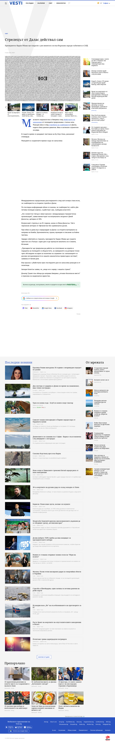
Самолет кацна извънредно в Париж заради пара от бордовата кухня (54, 421)
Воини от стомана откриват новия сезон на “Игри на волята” (54, 556)
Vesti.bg (16, 3)
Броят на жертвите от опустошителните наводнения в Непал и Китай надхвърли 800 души (99, 94)
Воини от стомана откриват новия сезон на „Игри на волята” (100, 413)
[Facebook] (110, 732)
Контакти (107, 730)
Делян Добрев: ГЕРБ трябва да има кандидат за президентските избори (52, 539)
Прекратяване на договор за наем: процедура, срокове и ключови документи (99, 105)
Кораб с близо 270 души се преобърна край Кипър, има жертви (100, 82)
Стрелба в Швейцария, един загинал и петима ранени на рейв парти (56, 589)
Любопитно (61, 3)
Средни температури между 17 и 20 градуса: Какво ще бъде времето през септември (102, 472)
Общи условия (72, 730)
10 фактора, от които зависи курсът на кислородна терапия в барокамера (69, 684)
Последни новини (18, 362)
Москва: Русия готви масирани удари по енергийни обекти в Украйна (57, 573)
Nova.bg (79, 722)
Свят (50, 3)
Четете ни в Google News (20, 731)
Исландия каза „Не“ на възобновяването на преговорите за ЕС (57, 606)
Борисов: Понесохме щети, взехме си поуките (51, 504)
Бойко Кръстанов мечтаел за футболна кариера (102, 424)
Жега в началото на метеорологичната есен (101, 391)
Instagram (70, 308)
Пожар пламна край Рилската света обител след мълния (99, 72)
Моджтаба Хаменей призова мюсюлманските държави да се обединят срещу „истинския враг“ (56, 522)
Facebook (59, 308)
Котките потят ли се (101, 380)
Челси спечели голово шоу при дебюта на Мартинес (101, 446)
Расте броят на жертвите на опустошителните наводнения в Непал (57, 623)
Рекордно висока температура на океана (100, 402)
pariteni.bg (93, 110)
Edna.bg (98, 724)
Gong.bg (61, 722)
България (41, 3)
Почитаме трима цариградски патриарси (50, 639)
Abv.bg (46, 722)
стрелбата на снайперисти (59, 125)
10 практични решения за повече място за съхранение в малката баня (16, 684)
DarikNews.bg (70, 722)
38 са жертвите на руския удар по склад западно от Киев (56, 487)
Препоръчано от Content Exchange (73, 716)
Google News (48, 308)
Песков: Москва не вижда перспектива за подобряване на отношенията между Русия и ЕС (99, 142)
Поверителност (83, 730)
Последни (30, 3)
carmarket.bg (94, 122)
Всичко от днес (44, 657)
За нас (54, 730)
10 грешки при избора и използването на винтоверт (15, 707)
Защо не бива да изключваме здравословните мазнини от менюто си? (43, 708)
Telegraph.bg (107, 724)
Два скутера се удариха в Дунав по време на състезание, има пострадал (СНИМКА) (102, 458)
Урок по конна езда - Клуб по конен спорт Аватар (53, 403)
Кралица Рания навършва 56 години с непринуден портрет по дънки (57, 369)
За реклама (61, 730)
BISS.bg (108, 722)
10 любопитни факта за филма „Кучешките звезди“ (43, 683)
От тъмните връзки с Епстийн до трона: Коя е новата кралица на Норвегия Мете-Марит (100, 129)
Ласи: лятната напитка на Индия (69, 707)
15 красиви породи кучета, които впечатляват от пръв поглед (102, 370)
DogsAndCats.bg (89, 722)
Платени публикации (96, 730)
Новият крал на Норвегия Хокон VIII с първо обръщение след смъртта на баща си (99, 155)
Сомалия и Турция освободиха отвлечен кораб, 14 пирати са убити (99, 167)
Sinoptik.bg (73, 724)
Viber (26, 308)
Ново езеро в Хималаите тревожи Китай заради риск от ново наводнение (55, 471)
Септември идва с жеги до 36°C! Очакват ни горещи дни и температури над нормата (100, 62)
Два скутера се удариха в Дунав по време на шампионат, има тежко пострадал (56, 387)
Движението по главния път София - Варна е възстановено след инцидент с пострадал (57, 438)
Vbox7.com (53, 722)
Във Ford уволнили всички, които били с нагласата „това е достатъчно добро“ (99, 117)
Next (79, 111)
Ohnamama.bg (63, 724)
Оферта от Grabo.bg (38, 405)
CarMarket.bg (100, 722)
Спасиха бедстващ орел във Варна (47, 453)
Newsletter (36, 308)
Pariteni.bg (90, 724)
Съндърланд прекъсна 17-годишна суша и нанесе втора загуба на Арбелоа (102, 435)
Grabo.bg (82, 724)
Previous (6, 111)
